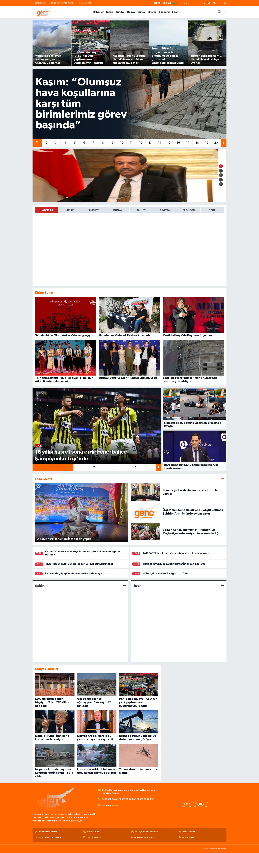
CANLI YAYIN (85, 3)
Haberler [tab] (46, 210)
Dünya (131, 12)
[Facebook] (184, 804)
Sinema (152, 12)
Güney (141, 12)
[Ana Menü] (225, 12)
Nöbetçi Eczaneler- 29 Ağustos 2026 (165, 573)
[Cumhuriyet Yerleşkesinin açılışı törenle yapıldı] (145, 492)
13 (150, 142)
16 (178, 142)
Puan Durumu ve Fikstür (50, 837)
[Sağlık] (124, 585)
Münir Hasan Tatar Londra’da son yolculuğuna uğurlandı (79, 564)
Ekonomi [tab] (189, 210)
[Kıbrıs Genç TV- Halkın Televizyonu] (43, 12)
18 (197, 142)
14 (159, 142)
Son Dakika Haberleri (144, 837)
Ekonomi (164, 12)
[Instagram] (195, 804)
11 (131, 142)
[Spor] (222, 585)
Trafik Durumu (188, 832)
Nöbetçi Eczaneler (48, 832)
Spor (175, 12)
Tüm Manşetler (93, 837)
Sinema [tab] (165, 210)
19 (206, 142)
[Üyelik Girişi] (224, 3)
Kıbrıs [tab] (70, 210)
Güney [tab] (141, 210)
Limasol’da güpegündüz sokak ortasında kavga (73, 573)
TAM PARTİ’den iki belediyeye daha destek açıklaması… (176, 553)
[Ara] (219, 12)
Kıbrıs (109, 12)
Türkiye (120, 12)
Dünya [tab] (117, 210)
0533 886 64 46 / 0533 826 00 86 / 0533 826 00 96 (128, 799)
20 (216, 142)
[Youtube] (200, 804)
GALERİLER (40, 3)
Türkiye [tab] (94, 210)
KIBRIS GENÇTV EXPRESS (61, 3)
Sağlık (40, 585)
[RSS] (205, 804)
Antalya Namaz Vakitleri (146, 832)
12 (140, 142)
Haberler (98, 12)
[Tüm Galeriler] (222, 479)
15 (169, 142)
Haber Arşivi (188, 837)
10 (122, 142)
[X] (189, 804)
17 (187, 142)
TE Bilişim (222, 849)
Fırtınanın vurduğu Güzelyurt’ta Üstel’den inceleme (174, 564)
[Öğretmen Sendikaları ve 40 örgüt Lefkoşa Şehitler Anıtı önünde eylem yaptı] (145, 511)
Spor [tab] (212, 210)
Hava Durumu (93, 832)
